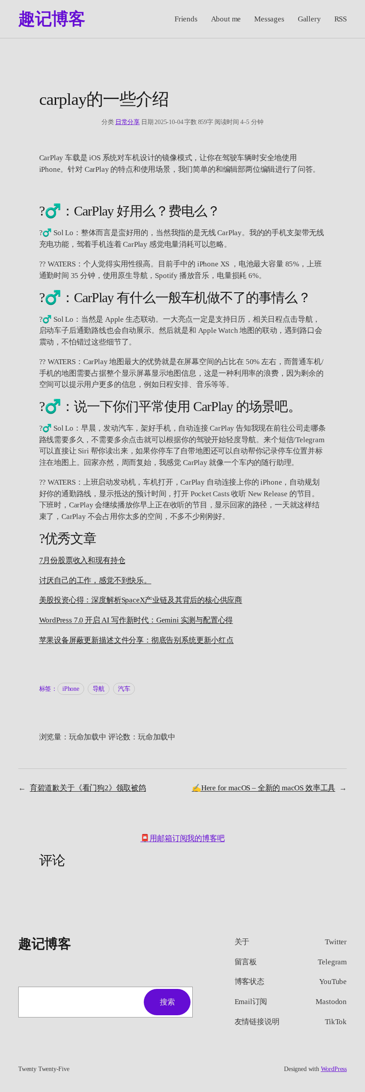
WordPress (334, 1069)
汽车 (124, 688)
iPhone (70, 688)
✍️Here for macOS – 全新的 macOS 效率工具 (263, 788)
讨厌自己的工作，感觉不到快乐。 (95, 580)
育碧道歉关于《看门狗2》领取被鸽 (88, 788)
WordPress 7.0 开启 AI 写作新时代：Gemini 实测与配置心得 (136, 620)
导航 (99, 688)
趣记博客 (51, 18)
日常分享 (127, 122)
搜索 (167, 1002)
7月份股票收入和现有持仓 (82, 560)
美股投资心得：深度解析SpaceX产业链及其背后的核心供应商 (141, 600)
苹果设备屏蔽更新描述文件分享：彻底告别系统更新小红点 (136, 640)
